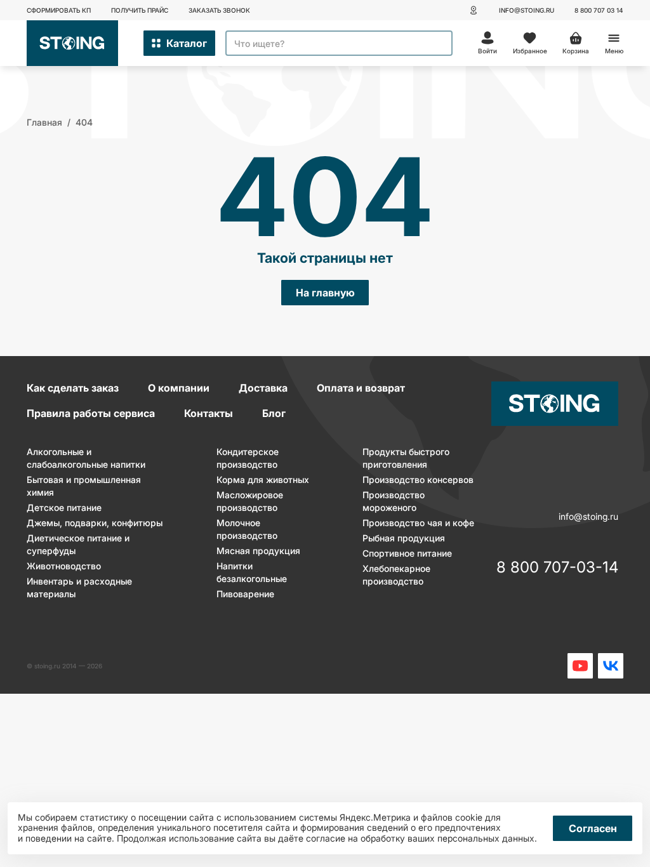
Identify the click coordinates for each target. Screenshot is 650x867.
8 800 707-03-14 (557, 568)
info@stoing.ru (526, 10)
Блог (274, 413)
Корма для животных (262, 479)
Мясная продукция (258, 550)
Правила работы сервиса (91, 413)
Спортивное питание (407, 553)
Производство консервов (418, 479)
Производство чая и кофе (418, 522)
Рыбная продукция (403, 538)
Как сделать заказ (73, 387)
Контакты (208, 413)
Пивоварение (245, 593)
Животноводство (64, 565)
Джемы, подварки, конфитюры (94, 522)
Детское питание (64, 507)
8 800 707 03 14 (598, 10)
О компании (178, 387)
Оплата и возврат (361, 387)
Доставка (263, 387)
